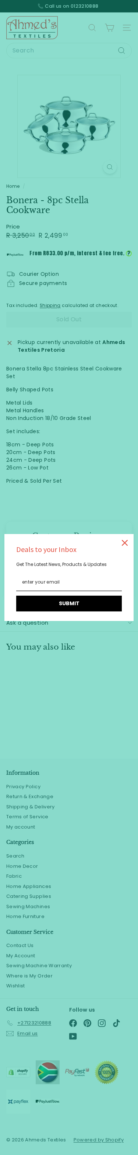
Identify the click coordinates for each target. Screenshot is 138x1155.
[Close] (125, 543)
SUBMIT (69, 603)
